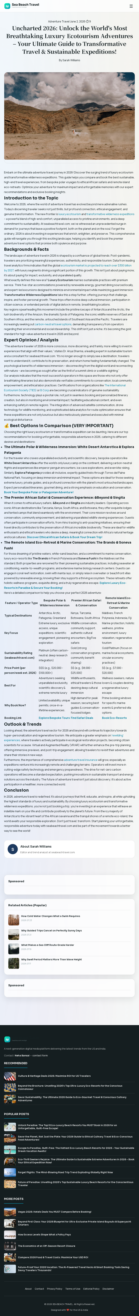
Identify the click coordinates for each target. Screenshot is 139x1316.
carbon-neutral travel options (53, 324)
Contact (39, 1288)
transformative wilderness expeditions (110, 214)
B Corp (44, 390)
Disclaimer (108, 1288)
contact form (40, 1055)
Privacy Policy (54, 1288)
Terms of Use (72, 1288)
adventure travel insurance (80, 760)
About (28, 1288)
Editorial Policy (91, 1288)
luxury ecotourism (70, 214)
